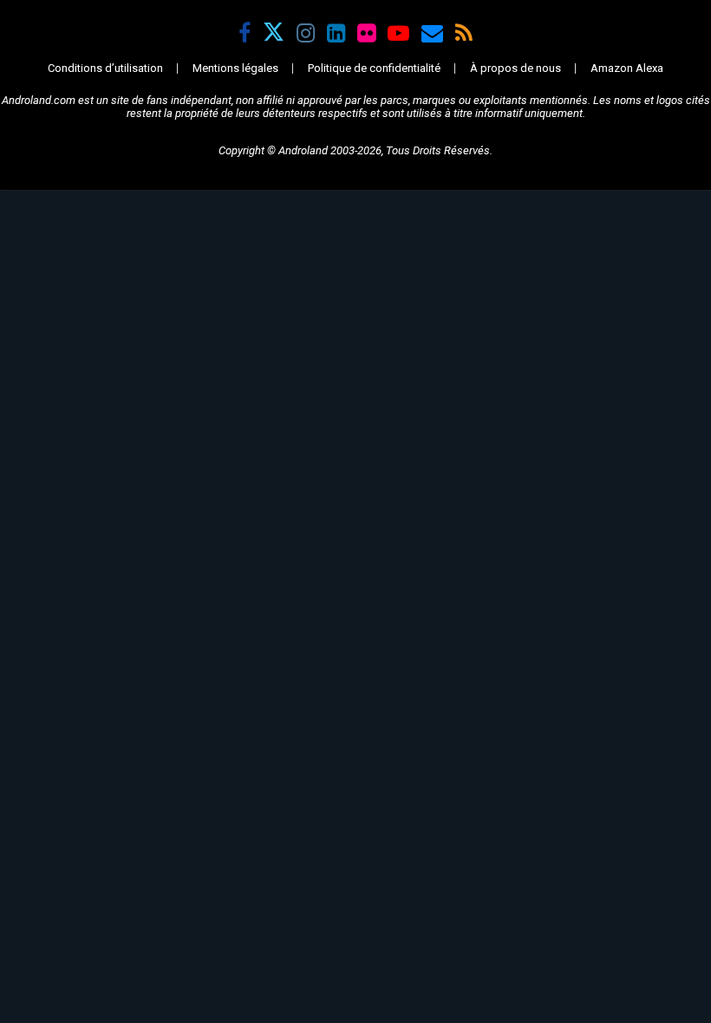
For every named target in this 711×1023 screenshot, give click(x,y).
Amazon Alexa (626, 68)
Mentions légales (235, 68)
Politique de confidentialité (374, 68)
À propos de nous (515, 68)
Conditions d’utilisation (105, 68)
